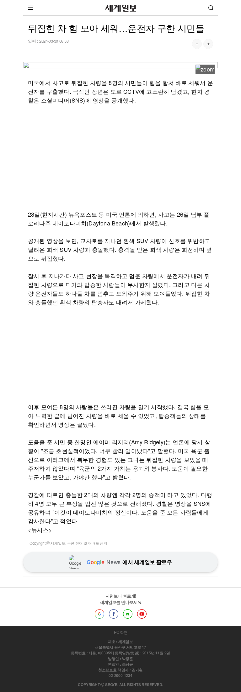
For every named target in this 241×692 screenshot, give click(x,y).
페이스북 (113, 614)
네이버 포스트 (127, 614)
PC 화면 (120, 632)
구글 (99, 614)
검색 (211, 7)
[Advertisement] (120, 157)
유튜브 (142, 614)
